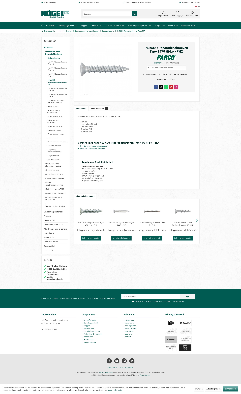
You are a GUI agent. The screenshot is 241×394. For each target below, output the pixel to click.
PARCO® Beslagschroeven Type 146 (57, 69)
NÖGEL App (129, 320)
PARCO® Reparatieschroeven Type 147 (57, 82)
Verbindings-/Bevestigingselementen (56, 206)
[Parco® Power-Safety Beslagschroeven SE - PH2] (182, 211)
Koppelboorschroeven (55, 126)
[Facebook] (156, 87)
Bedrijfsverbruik (51, 241)
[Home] (42, 25)
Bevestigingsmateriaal (53, 212)
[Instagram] (176, 87)
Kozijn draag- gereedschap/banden (54, 150)
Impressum (129, 368)
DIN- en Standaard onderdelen (53, 198)
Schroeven (48, 47)
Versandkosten (130, 328)
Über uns (128, 334)
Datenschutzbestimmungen (147, 301)
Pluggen (47, 216)
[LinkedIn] (131, 360)
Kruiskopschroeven (54, 146)
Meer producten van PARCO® (92, 148)
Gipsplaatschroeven (54, 174)
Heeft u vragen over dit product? (93, 146)
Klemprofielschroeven (55, 116)
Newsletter (129, 331)
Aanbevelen (181, 74)
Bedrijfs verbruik (90, 342)
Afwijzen (199, 389)
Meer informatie (115, 390)
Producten (48, 250)
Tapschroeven (52, 138)
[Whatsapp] (166, 87)
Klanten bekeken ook (85, 196)
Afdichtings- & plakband (93, 334)
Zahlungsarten (130, 325)
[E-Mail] (171, 87)
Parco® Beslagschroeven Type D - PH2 (152, 223)
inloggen (158, 63)
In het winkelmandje (90, 238)
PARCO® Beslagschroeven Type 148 (57, 63)
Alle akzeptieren (213, 389)
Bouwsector (49, 237)
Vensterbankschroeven (55, 134)
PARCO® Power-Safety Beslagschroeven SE (56, 101)
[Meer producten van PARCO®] (166, 57)
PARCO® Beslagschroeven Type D (57, 95)
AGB (121, 368)
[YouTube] (116, 360)
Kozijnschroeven (53, 156)
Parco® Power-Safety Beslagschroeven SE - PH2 (183, 223)
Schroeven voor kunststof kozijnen (53, 52)
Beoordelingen (99, 108)
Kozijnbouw (49, 233)
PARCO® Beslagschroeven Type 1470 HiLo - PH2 (91, 223)
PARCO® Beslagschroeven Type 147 (57, 75)
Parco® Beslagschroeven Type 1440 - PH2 (121, 223)
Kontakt (128, 337)
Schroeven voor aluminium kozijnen (53, 164)
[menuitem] (192, 14)
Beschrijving (81, 108)
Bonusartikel (49, 246)
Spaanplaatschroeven (55, 178)
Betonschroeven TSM (55, 189)
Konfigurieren (230, 389)
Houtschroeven (52, 170)
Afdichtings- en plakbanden (55, 229)
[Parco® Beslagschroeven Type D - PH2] (152, 211)
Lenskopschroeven (54, 130)
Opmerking (166, 74)
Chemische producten (53, 224)
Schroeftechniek (90, 320)
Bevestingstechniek (91, 323)
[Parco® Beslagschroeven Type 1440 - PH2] (121, 211)
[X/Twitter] (161, 87)
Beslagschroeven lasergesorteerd (53, 111)
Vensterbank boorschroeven (57, 142)
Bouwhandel (88, 339)
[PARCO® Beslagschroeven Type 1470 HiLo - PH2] (90, 211)
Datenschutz (112, 368)
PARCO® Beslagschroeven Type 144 (57, 89)
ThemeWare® (145, 375)
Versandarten (130, 323)
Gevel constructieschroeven (54, 183)
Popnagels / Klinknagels (56, 193)
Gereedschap (49, 220)
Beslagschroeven (53, 58)
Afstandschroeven (53, 159)
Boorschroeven (52, 106)
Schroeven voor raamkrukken (53, 121)
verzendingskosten (105, 372)
